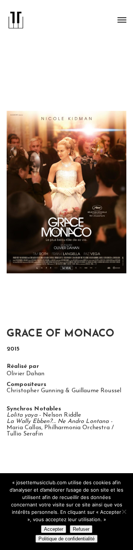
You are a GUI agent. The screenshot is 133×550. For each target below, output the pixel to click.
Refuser (81, 529)
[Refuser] (123, 511)
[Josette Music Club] (16, 17)
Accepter (53, 529)
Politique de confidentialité (66, 539)
